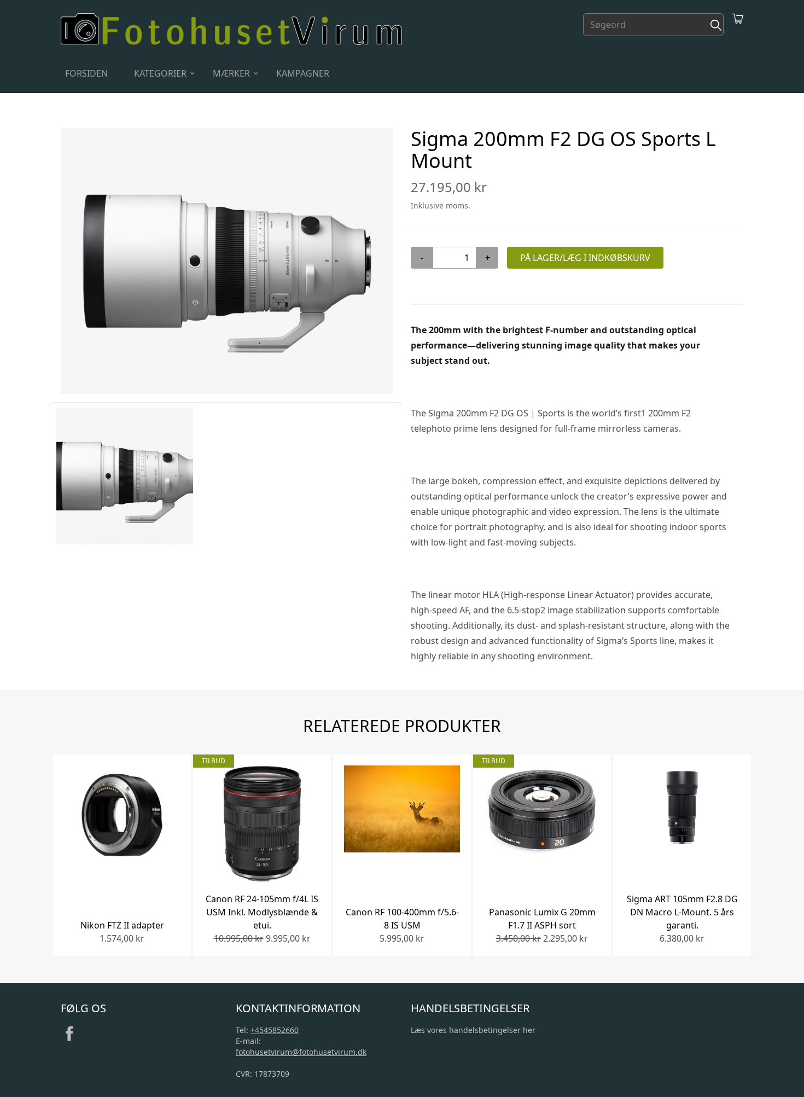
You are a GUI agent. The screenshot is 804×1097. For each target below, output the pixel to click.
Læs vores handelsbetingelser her (473, 1030)
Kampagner (302, 73)
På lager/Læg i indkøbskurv (585, 258)
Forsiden (86, 73)
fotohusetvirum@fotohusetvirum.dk (301, 1052)
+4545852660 (274, 1030)
